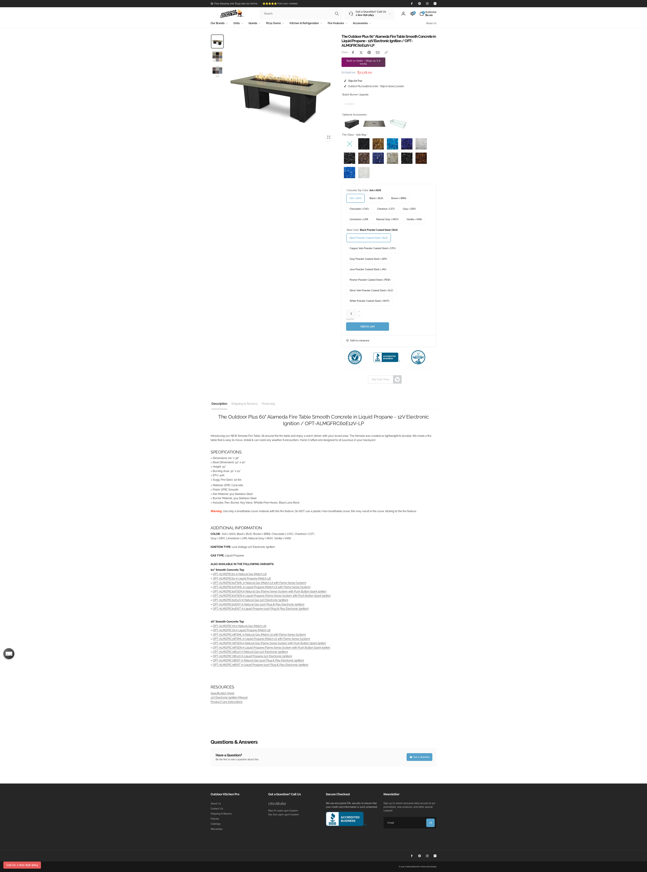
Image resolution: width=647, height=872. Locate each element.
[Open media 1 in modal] (280, 88)
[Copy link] (386, 52)
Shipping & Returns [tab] (244, 403)
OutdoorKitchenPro (412, 867)
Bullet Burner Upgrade (355, 94)
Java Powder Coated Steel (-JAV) (368, 269)
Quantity (350, 319)
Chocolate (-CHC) (359, 209)
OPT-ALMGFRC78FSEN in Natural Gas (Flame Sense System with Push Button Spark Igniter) (269, 643)
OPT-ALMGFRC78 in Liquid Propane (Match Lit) (241, 630)
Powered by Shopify (428, 867)
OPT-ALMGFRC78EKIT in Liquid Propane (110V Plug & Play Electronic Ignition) (260, 664)
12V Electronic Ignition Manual (229, 697)
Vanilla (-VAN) (414, 219)
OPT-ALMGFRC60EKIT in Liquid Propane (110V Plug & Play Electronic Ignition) (261, 608)
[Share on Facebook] (353, 52)
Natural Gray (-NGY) (387, 219)
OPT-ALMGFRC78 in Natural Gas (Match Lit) (239, 626)
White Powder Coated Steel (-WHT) (369, 301)
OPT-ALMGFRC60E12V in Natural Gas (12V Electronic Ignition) (250, 600)
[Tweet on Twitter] (361, 52)
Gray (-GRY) (409, 209)
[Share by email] (378, 52)
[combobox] (301, 14)
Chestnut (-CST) (386, 209)
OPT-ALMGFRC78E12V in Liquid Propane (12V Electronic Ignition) (252, 656)
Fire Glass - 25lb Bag (354, 134)
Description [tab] (219, 403)
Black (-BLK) (376, 198)
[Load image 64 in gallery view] (217, 56)
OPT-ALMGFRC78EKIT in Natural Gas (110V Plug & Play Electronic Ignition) (258, 660)
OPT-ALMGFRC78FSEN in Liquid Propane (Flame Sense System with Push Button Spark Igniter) (271, 647)
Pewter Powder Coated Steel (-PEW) (370, 279)
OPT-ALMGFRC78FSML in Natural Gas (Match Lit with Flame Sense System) (259, 634)
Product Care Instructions (226, 701)
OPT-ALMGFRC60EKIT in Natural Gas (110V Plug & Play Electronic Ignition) (258, 604)
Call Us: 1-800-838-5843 (22, 865)
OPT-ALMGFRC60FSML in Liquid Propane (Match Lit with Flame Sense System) (261, 587)
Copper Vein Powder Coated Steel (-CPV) (373, 248)
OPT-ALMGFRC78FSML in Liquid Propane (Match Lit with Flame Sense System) (261, 638)
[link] (234, 3)
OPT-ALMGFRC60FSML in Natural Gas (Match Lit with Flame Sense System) (259, 582)
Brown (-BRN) (398, 198)
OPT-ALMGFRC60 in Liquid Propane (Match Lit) (242, 578)
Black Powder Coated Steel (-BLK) (369, 238)
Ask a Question (421, 757)
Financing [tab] (268, 403)
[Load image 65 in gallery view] (217, 71)
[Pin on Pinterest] (369, 52)
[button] (428, 14)
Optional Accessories (354, 114)
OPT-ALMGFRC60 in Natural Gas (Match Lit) (240, 574)
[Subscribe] (430, 823)
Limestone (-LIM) (359, 219)
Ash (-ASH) (355, 198)
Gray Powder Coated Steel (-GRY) (368, 259)
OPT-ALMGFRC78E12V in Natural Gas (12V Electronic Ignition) (250, 651)
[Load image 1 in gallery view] (217, 41)
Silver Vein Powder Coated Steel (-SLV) (371, 290)
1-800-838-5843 (277, 803)
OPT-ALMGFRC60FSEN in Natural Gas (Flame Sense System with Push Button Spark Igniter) (269, 591)
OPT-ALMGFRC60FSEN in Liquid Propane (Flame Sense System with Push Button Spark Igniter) (272, 595)
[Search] (336, 13)
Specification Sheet (222, 693)
